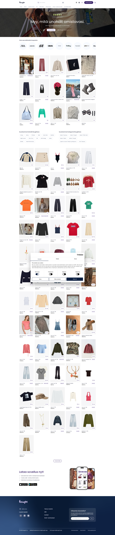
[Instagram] (20, 515)
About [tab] (75, 258)
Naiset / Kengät (73, 135)
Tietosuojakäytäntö (92, 530)
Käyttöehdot (83, 530)
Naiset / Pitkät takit (84, 135)
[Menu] (79, 2)
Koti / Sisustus (82, 141)
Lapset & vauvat (31, 6)
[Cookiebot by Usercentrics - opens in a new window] (78, 255)
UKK (45, 512)
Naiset (21, 6)
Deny (40, 279)
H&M (46, 359)
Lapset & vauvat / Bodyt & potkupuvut (68, 141)
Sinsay (21, 135)
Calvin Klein (45, 135)
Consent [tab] (39, 258)
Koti (36, 6)
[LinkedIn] (24, 515)
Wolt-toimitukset (49, 518)
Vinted (30, 239)
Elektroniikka (41, 6)
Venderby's (30, 75)
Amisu (27, 135)
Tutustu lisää (57, 460)
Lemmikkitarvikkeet (67, 6)
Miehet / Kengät (72, 138)
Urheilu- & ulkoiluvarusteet (57, 6)
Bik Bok (21, 141)
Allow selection (57, 279)
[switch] (50, 274)
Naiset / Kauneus (63, 135)
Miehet (25, 6)
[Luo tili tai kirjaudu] (82, 2)
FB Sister (33, 135)
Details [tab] (57, 258)
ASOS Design (43, 138)
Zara (46, 75)
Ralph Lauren (23, 138)
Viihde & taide (48, 6)
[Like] (32, 72)
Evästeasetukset (74, 530)
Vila (37, 138)
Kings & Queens (44, 215)
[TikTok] (28, 515)
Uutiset (46, 515)
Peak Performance (30, 141)
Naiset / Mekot (63, 138)
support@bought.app (57, 530)
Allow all (75, 279)
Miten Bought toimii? (62, 30)
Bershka (52, 135)
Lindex (50, 138)
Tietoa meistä (48, 509)
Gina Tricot (30, 335)
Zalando (61, 359)
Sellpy (61, 383)
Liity (92, 518)
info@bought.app (43, 530)
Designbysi (76, 99)
